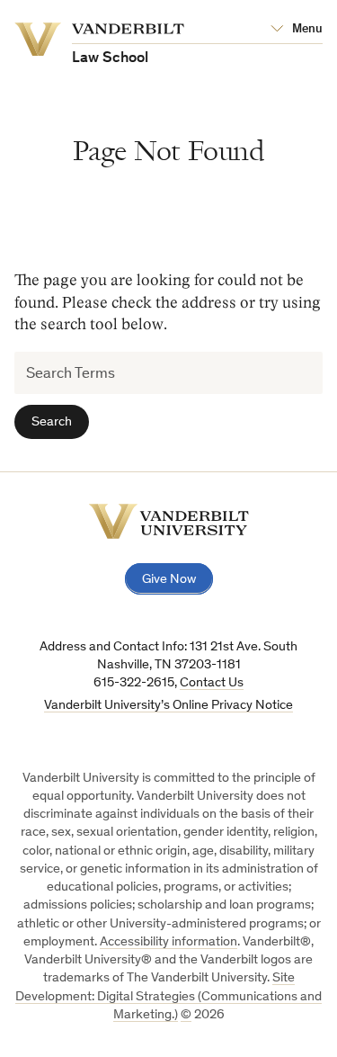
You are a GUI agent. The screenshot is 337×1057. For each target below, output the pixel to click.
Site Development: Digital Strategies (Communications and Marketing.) (168, 997)
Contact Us (212, 683)
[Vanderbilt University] (169, 521)
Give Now (169, 580)
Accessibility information (168, 942)
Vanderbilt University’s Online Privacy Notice (168, 705)
